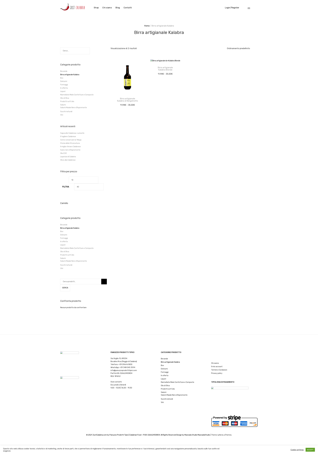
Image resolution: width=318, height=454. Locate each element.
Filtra (65, 187)
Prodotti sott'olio (67, 101)
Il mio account (216, 367)
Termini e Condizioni (219, 370)
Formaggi (64, 85)
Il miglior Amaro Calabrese (70, 147)
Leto (219, 435)
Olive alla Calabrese (68, 160)
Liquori (62, 91)
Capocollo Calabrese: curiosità (72, 133)
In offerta (64, 88)
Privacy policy (216, 373)
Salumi (63, 105)
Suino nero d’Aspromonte (70, 150)
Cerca (65, 288)
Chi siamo (107, 7)
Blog (118, 7)
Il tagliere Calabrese (68, 136)
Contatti (128, 7)
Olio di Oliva (64, 98)
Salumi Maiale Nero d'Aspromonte (73, 108)
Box (61, 78)
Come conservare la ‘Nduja (70, 140)
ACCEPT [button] (310, 450)
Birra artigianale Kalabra (69, 75)
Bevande (63, 71)
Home (147, 26)
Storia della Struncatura (70, 143)
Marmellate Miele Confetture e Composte (77, 95)
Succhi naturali (66, 111)
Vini (61, 115)
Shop (96, 7)
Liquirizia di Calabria (68, 157)
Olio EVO (63, 153)
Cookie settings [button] (297, 450)
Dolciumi (63, 81)
